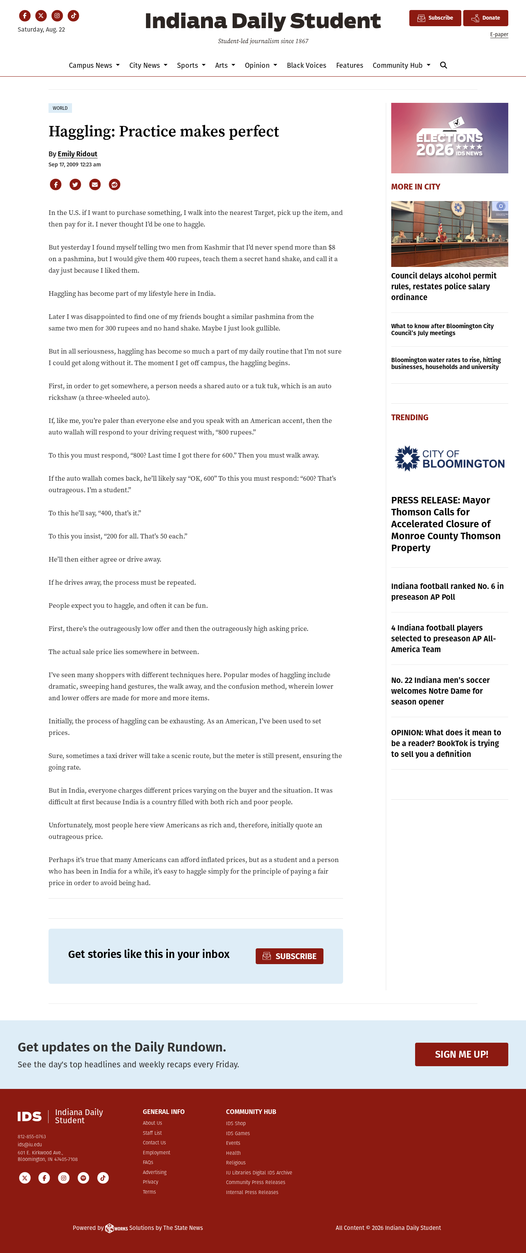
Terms (149, 1192)
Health (233, 1153)
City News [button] (145, 65)
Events (233, 1143)
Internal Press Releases (252, 1192)
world (60, 108)
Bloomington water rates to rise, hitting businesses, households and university (446, 363)
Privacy (150, 1182)
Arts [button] (222, 65)
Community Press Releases (255, 1182)
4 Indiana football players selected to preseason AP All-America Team (443, 638)
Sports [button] (188, 65)
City (432, 187)
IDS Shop (236, 1123)
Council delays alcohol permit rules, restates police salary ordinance (444, 286)
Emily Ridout (77, 154)
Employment (156, 1153)
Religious (236, 1163)
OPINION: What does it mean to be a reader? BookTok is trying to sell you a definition (446, 743)
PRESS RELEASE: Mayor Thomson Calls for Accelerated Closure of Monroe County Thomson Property (446, 524)
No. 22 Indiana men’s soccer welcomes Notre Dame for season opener (440, 691)
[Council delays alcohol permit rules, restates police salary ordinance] (450, 234)
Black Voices (306, 65)
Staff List (152, 1133)
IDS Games (238, 1133)
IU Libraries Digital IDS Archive (259, 1173)
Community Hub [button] (399, 65)
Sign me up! (461, 1054)
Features (349, 65)
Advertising (154, 1172)
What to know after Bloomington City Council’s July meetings (442, 329)
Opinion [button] (258, 65)
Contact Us (154, 1143)
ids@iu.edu (30, 1144)
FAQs (148, 1162)
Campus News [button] (91, 65)
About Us (152, 1123)
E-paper (499, 34)
